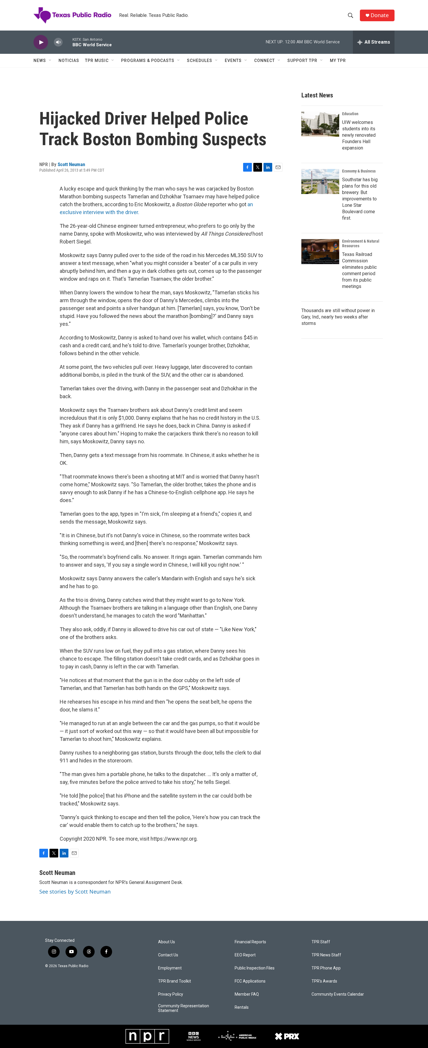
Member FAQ (247, 994)
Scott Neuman (71, 164)
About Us (166, 942)
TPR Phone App (326, 968)
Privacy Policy (170, 994)
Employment (170, 968)
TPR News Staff (326, 955)
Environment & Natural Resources (360, 243)
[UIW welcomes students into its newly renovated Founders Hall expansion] (320, 124)
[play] (40, 42)
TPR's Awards (324, 981)
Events (233, 60)
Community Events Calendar (338, 994)
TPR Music (97, 60)
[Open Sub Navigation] (50, 60)
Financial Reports (250, 942)
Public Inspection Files (255, 968)
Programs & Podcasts (147, 60)
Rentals (242, 1007)
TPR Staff (321, 942)
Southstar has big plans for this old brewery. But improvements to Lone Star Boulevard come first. (360, 199)
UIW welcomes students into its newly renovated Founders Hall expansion (359, 135)
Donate (380, 15)
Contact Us (168, 955)
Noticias (69, 60)
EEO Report (245, 955)
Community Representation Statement (183, 1008)
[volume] (58, 42)
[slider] (67, 42)
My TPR (338, 60)
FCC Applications (250, 981)
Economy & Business (359, 171)
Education (350, 113)
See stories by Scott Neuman (75, 891)
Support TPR (302, 60)
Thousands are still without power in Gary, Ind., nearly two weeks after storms (338, 317)
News (39, 60)
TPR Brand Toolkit (174, 981)
